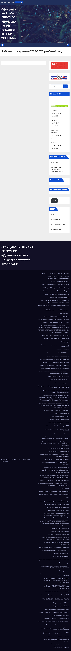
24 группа (52, 291)
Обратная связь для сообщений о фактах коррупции (54, 491)
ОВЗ (67, 498)
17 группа (53, 281)
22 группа (45, 291)
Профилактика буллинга (49, 550)
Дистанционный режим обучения (60, 362)
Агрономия (66, 335)
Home (43, 273)
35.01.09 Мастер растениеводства (59, 294)
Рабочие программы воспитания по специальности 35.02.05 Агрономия (54, 574)
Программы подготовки (45, 547)
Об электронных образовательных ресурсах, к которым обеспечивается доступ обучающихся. (53, 484)
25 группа (59, 291)
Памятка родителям (63, 504)
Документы (55, 162)
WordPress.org (56, 229)
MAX (54, 200)
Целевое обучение (48, 633)
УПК (57, 621)
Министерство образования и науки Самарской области (58, 169)
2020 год (45, 288)
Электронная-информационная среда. (58, 636)
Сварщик (50, 595)
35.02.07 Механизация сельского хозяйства (56, 316)
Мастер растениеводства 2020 (60, 416)
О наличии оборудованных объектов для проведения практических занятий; (54, 455)
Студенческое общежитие (50, 618)
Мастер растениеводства (62, 413)
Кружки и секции (48, 410)
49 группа (66, 322)
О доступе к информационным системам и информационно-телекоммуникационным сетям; (55, 437)
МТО (67, 426)
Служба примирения (44, 612)
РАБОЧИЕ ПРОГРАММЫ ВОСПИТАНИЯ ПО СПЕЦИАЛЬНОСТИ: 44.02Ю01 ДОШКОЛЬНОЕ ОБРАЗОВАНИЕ (56, 580)
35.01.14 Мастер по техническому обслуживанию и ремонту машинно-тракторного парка (54, 301)
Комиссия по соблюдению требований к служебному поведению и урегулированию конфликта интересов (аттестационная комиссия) (54, 405)
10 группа (52, 273)
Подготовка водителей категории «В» (58, 534)
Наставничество (47, 434)
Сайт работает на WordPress (9, 459)
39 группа (66, 319)
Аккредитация (65, 342)
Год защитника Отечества (47, 359)
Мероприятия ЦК (51, 426)
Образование (65, 488)
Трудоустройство (64, 618)
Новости (66, 434)
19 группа (60, 281)
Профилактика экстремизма (61, 559)
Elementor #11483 (47, 335)
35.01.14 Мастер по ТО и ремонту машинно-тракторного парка (53, 306)
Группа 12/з (65, 359)
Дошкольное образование (57, 379)
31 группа (45, 294)
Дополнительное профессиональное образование (55, 368)
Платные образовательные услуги (59, 531)
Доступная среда (53, 376)
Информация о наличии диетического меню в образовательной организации (56, 391)
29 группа (66, 291)
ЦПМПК (67, 633)
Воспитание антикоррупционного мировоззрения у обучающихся (55, 345)
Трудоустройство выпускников (46, 621)
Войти (53, 215)
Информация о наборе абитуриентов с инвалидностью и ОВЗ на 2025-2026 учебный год (53, 386)
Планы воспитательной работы (60, 528)
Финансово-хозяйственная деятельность (57, 625)
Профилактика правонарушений (60, 556)
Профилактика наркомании (61, 553)
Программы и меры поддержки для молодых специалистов (56, 543)
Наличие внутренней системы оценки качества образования (56, 429)
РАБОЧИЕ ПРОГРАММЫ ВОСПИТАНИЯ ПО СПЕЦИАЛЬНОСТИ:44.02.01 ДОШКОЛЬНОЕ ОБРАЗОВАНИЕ (56, 587)
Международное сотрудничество (59, 419)
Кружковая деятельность (62, 410)
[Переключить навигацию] (33, 44)
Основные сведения (50, 504)
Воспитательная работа (62, 349)
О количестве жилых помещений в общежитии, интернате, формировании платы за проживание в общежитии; (55, 443)
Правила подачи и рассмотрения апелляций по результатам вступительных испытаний (55, 538)
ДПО (67, 379)
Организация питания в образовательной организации (54, 501)
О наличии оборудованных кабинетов (58, 451)
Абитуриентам (57, 335)
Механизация (61, 426)
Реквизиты (44, 595)
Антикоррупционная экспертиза (60, 644)
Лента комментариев (58, 224)
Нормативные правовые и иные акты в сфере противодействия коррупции (56, 639)
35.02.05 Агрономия (50, 310)
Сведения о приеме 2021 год (61, 603)
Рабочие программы (63, 571)
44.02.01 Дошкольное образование (52, 322)
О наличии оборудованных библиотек (58, 448)
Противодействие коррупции (61, 547)
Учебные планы (64, 621)
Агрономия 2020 (55, 338)
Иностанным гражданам (62, 383)
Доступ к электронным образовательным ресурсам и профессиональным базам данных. (54, 372)
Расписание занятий (50, 591)
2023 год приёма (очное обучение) (59, 288)
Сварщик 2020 (65, 595)
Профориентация (64, 563)
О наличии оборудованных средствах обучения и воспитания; (55, 463)
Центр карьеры (59, 633)
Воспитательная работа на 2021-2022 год (57, 356)
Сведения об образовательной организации (57, 609)
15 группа (66, 273)
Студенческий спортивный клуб (60, 615)
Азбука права (65, 338)
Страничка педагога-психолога (60, 612)
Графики (58, 359)
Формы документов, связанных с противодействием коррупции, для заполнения (54, 628)
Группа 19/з (46, 362)
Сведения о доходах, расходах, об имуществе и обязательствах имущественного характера (55, 598)
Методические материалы (61, 647)
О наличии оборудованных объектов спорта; (56, 459)
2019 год (60, 284)
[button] (64, 45)
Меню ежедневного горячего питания (58, 422)
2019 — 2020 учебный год (49, 284)
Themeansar (4, 461)
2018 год (66, 281)
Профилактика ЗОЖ (63, 550)
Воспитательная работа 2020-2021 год (58, 353)
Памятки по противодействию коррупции (57, 507)
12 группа (59, 273)
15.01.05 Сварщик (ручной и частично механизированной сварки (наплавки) (58, 277)
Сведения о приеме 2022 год (61, 606)
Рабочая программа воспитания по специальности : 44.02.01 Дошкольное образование (54, 566)
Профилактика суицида (45, 559)
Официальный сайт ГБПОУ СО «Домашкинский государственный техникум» (17, 255)
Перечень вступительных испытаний (58, 510)
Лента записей (56, 219)
